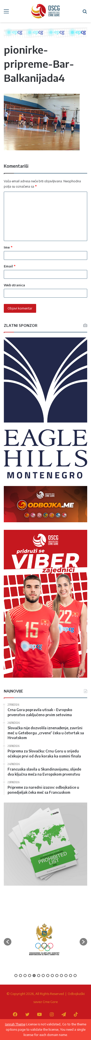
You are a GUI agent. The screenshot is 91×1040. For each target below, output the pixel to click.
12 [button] (65, 975)
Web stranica (14, 285)
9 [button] (52, 975)
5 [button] (34, 975)
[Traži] (84, 13)
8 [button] (47, 975)
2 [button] (20, 975)
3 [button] (25, 975)
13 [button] (70, 975)
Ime (8, 247)
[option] (44, 939)
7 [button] (43, 975)
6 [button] (38, 975)
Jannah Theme (15, 1024)
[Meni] (6, 13)
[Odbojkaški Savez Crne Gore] (45, 11)
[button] (7, 942)
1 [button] (15, 975)
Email (9, 266)
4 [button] (29, 975)
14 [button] (75, 975)
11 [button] (61, 975)
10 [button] (56, 975)
